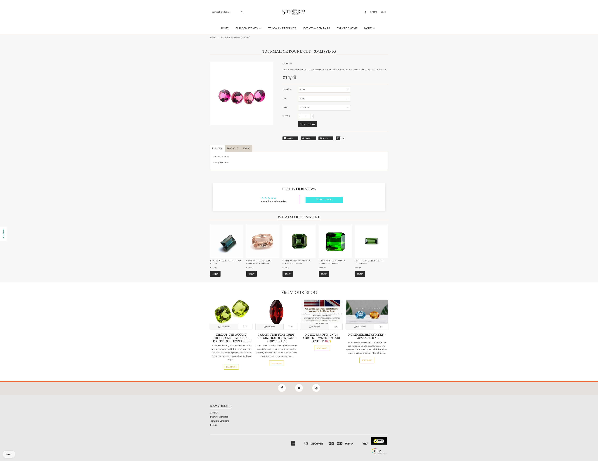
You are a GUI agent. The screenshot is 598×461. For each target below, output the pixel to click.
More (368, 28)
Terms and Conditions (219, 421)
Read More (231, 367)
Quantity (286, 116)
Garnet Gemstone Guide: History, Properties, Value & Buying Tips (276, 338)
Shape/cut (286, 89)
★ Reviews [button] (3, 234)
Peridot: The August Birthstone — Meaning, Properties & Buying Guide (231, 338)
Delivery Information (219, 417)
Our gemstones (246, 28)
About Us (214, 413)
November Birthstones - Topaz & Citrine (366, 336)
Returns (213, 425)
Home (225, 28)
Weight (285, 107)
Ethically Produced (282, 28)
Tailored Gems (347, 28)
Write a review (324, 199)
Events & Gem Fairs (316, 28)
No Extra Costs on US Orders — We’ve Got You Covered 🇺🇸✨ (321, 338)
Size (284, 98)
